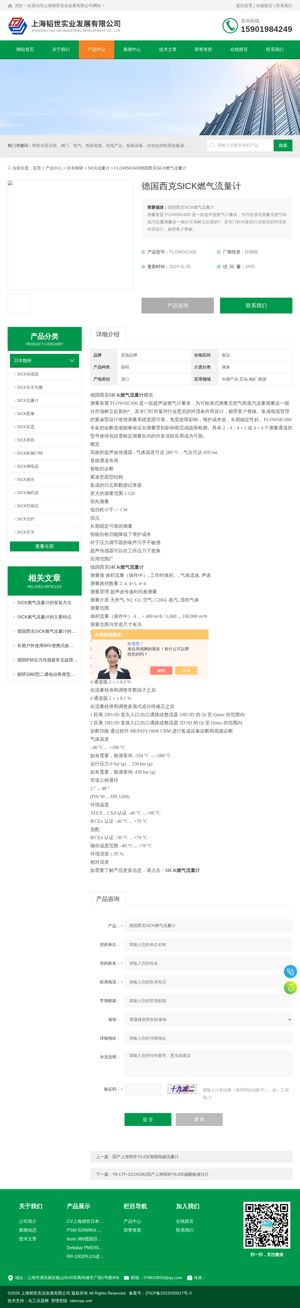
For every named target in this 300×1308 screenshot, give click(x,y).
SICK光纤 (26, 519)
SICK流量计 (99, 168)
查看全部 (44, 546)
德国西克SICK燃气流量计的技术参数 (47, 631)
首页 (37, 168)
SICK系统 (26, 440)
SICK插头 (26, 479)
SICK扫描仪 (28, 505)
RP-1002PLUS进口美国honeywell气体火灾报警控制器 (86, 1256)
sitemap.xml (81, 1300)
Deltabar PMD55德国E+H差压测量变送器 (86, 1247)
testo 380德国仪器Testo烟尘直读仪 (86, 1238)
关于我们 (61, 49)
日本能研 (75, 168)
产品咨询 (177, 305)
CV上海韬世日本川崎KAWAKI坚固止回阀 (86, 1221)
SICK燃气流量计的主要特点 (44, 616)
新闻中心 (132, 49)
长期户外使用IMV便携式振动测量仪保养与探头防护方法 (47, 645)
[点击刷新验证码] (182, 1089)
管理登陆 (59, 1300)
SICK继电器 (28, 466)
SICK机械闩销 (30, 453)
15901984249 (290, 971)
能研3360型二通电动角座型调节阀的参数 (47, 674)
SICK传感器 (28, 374)
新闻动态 (28, 1230)
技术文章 (168, 49)
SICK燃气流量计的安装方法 (44, 602)
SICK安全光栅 (30, 387)
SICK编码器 (28, 492)
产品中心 (96, 49)
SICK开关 (26, 532)
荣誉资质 (203, 49)
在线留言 (264, 5)
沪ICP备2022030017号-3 (168, 1293)
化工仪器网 (38, 1300)
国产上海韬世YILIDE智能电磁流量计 (145, 1156)
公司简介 (28, 1221)
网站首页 (25, 49)
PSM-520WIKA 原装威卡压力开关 (86, 1230)
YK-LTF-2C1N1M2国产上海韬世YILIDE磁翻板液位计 (160, 1174)
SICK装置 (26, 426)
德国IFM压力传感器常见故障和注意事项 (47, 659)
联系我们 (284, 5)
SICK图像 (26, 413)
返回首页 (244, 5)
